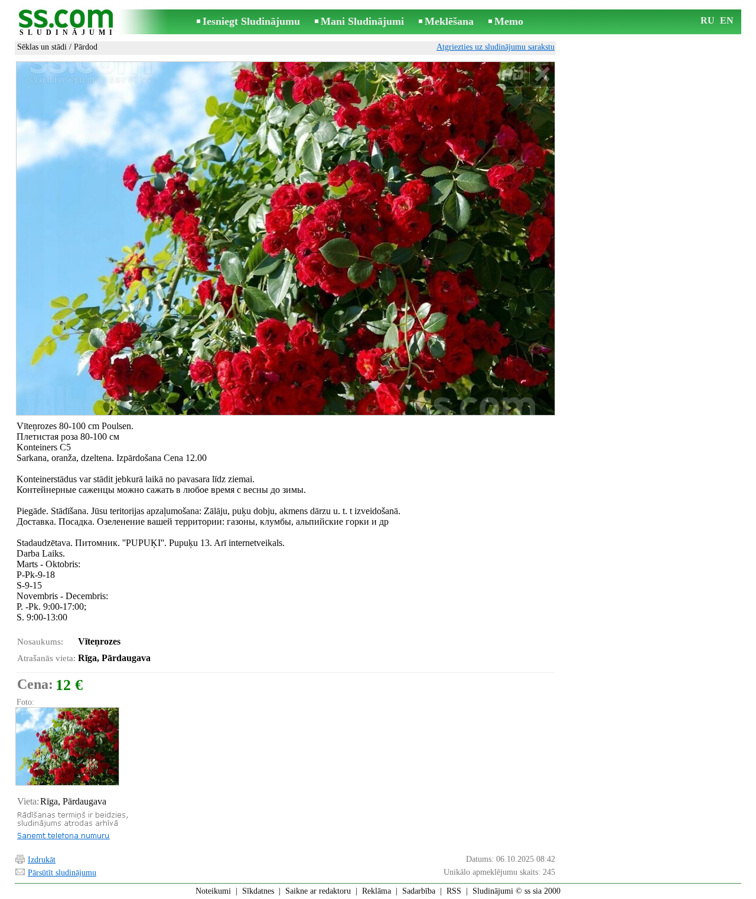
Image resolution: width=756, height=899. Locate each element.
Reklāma (376, 891)
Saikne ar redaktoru (318, 891)
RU (707, 20)
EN (727, 20)
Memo (508, 21)
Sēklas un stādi (42, 47)
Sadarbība (418, 891)
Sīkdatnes (258, 891)
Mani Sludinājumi (362, 21)
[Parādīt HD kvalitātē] (285, 238)
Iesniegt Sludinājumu (251, 21)
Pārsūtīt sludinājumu (62, 872)
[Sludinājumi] (68, 23)
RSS (454, 891)
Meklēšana (449, 21)
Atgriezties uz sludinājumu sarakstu (495, 47)
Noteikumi (213, 891)
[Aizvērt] (542, 74)
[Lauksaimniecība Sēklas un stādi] (66, 746)
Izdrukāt (42, 859)
